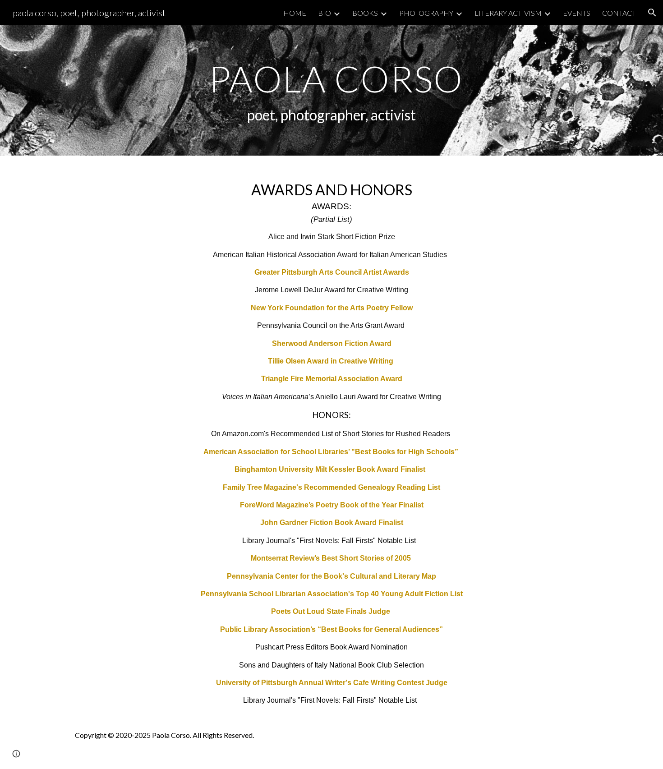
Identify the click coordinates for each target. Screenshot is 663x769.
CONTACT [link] (619, 13)
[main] (331, 90)
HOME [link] (294, 13)
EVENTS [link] (576, 13)
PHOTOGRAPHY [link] (426, 13)
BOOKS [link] (365, 13)
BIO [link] (324, 13)
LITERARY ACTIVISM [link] (508, 13)
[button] (652, 12)
